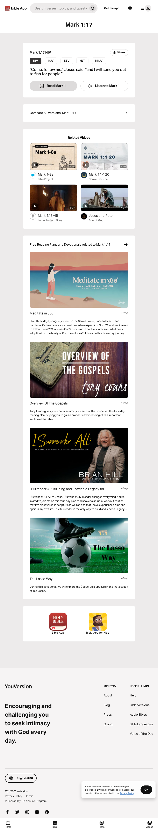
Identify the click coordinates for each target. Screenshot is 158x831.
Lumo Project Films (50, 220)
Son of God (96, 220)
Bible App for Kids (97, 632)
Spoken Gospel (98, 179)
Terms (29, 796)
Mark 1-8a (50, 174)
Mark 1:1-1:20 (103, 174)
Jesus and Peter (105, 215)
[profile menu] (145, 8)
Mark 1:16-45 (52, 215)
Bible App (58, 632)
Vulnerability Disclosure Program (25, 801)
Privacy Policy (13, 796)
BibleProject (45, 179)
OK (146, 789)
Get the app (111, 8)
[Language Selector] (130, 8)
